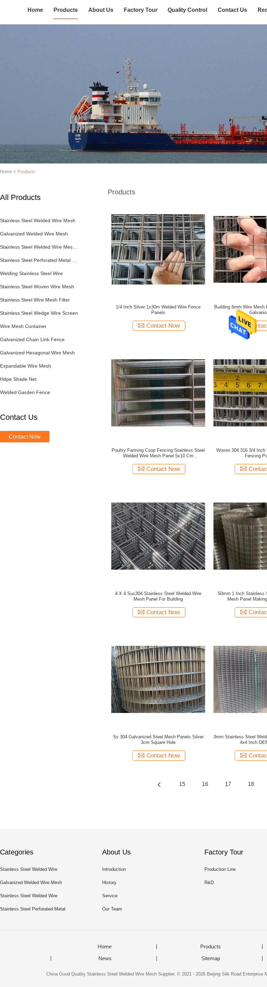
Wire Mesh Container (23, 326)
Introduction (114, 869)
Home (35, 10)
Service (110, 895)
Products (66, 10)
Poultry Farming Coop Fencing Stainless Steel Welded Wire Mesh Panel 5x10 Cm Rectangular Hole (158, 453)
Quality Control (187, 10)
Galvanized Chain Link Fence (32, 339)
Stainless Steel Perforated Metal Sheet (39, 260)
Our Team (112, 909)
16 (205, 784)
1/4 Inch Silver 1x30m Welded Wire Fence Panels (158, 309)
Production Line (220, 869)
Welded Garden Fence (25, 392)
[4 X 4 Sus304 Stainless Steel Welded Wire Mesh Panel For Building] (158, 535)
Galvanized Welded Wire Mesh (34, 233)
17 (228, 784)
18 (251, 784)
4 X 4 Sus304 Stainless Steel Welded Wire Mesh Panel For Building (158, 596)
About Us (100, 10)
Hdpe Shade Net (18, 379)
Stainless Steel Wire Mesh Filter (35, 300)
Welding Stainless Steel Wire (31, 273)
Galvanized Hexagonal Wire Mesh (37, 352)
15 (182, 784)
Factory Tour (140, 10)
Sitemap (210, 958)
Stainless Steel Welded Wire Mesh (37, 220)
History (109, 882)
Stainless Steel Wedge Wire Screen (39, 313)
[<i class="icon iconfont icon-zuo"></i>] (159, 784)
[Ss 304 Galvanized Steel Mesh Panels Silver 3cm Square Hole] (158, 678)
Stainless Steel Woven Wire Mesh (37, 286)
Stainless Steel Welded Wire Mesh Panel (39, 247)
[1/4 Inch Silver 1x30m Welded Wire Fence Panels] (158, 249)
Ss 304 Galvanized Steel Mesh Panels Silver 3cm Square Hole (158, 739)
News (105, 958)
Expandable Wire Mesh (25, 366)
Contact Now (25, 437)
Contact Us (232, 10)
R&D (209, 882)
